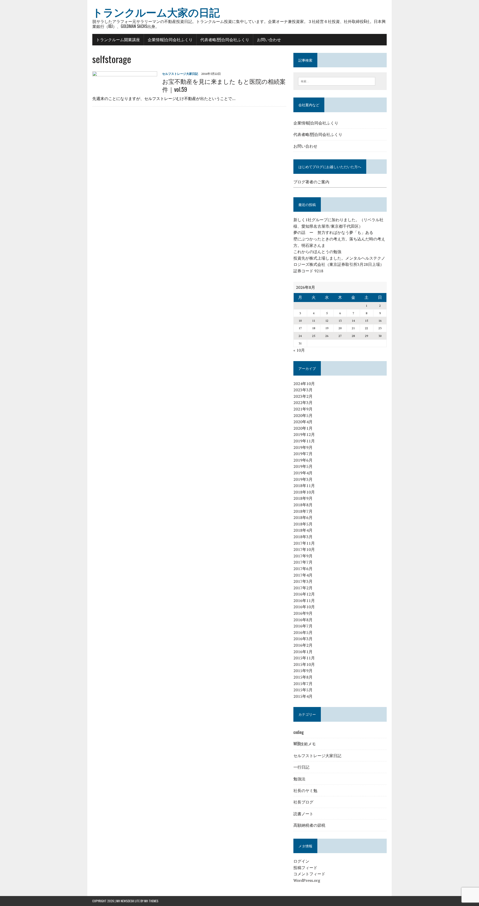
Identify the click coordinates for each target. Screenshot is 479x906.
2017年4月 (303, 575)
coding (298, 732)
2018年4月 (303, 530)
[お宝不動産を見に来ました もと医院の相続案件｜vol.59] (124, 86)
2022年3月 (303, 402)
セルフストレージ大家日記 (180, 74)
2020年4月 (303, 421)
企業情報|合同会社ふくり (170, 39)
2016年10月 (304, 606)
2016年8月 (303, 619)
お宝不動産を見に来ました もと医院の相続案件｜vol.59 (224, 85)
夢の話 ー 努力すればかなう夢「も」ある (333, 232)
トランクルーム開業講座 (118, 39)
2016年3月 (303, 638)
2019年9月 (303, 447)
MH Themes (151, 901)
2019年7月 (303, 453)
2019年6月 (303, 460)
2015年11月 (304, 658)
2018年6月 (303, 517)
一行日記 (301, 767)
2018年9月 (303, 498)
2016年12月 (304, 594)
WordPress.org (306, 880)
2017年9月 (303, 556)
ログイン (301, 861)
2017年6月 (303, 568)
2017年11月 (304, 543)
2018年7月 (303, 511)
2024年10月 (304, 383)
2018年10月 (304, 492)
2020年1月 (303, 428)
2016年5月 (303, 632)
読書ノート (303, 813)
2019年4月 (303, 473)
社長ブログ (303, 802)
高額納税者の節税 (309, 825)
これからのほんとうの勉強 (317, 251)
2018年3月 (303, 536)
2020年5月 (303, 415)
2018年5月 (303, 524)
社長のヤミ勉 (305, 790)
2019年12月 (304, 434)
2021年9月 (303, 409)
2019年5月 (303, 466)
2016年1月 (303, 651)
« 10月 (299, 350)
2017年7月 (303, 562)
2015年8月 (303, 677)
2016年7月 (303, 626)
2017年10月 (304, 549)
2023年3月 (303, 390)
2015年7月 (303, 683)
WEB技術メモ (304, 744)
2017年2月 (303, 588)
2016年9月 (303, 613)
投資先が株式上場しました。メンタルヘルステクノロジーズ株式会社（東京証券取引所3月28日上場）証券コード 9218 (339, 264)
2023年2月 (303, 396)
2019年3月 (303, 479)
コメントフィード (309, 874)
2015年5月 (303, 690)
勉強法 (299, 779)
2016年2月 (303, 645)
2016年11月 (304, 600)
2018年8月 (303, 504)
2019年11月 (304, 441)
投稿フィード (305, 867)
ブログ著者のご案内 (311, 182)
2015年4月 (303, 696)
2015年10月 (304, 664)
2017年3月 (303, 581)
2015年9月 (303, 670)
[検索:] (336, 81)
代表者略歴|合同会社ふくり (224, 39)
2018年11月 (304, 485)
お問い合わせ (269, 39)
